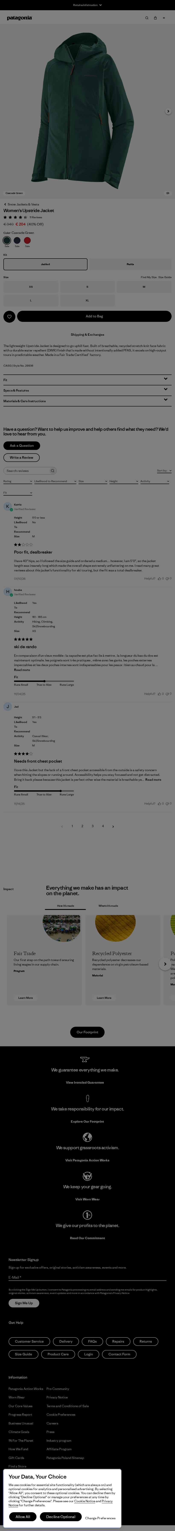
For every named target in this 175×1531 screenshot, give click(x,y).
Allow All (23, 1516)
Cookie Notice (84, 1501)
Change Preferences (100, 1518)
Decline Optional (60, 1516)
